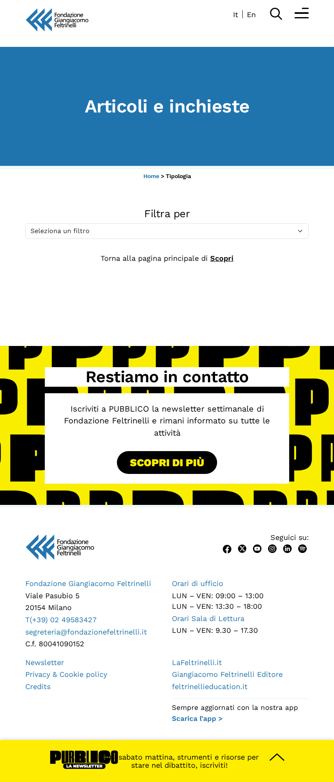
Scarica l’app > (197, 718)
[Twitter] (242, 548)
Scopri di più (167, 462)
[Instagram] (272, 548)
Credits (38, 686)
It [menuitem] (235, 14)
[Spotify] (302, 548)
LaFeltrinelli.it (197, 662)
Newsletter (44, 662)
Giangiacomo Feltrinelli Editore (227, 674)
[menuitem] (235, 14)
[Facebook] (227, 548)
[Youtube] (257, 548)
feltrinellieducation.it (210, 686)
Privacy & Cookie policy (66, 674)
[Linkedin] (287, 548)
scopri (221, 258)
